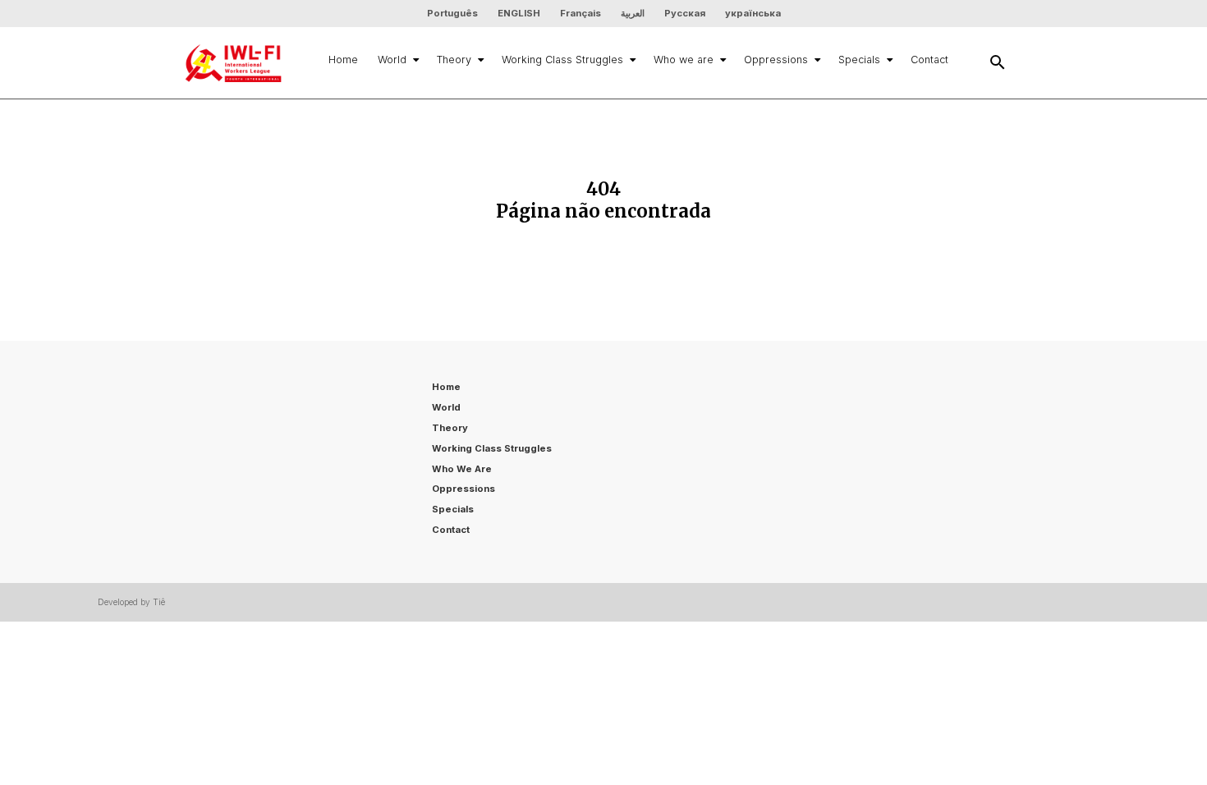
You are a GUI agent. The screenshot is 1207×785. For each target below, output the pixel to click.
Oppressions (776, 59)
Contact (929, 59)
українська (753, 13)
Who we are (684, 59)
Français (580, 13)
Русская (684, 13)
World (392, 59)
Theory (454, 59)
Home (343, 59)
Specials (859, 59)
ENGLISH (519, 13)
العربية (633, 13)
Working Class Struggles (562, 59)
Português (452, 13)
